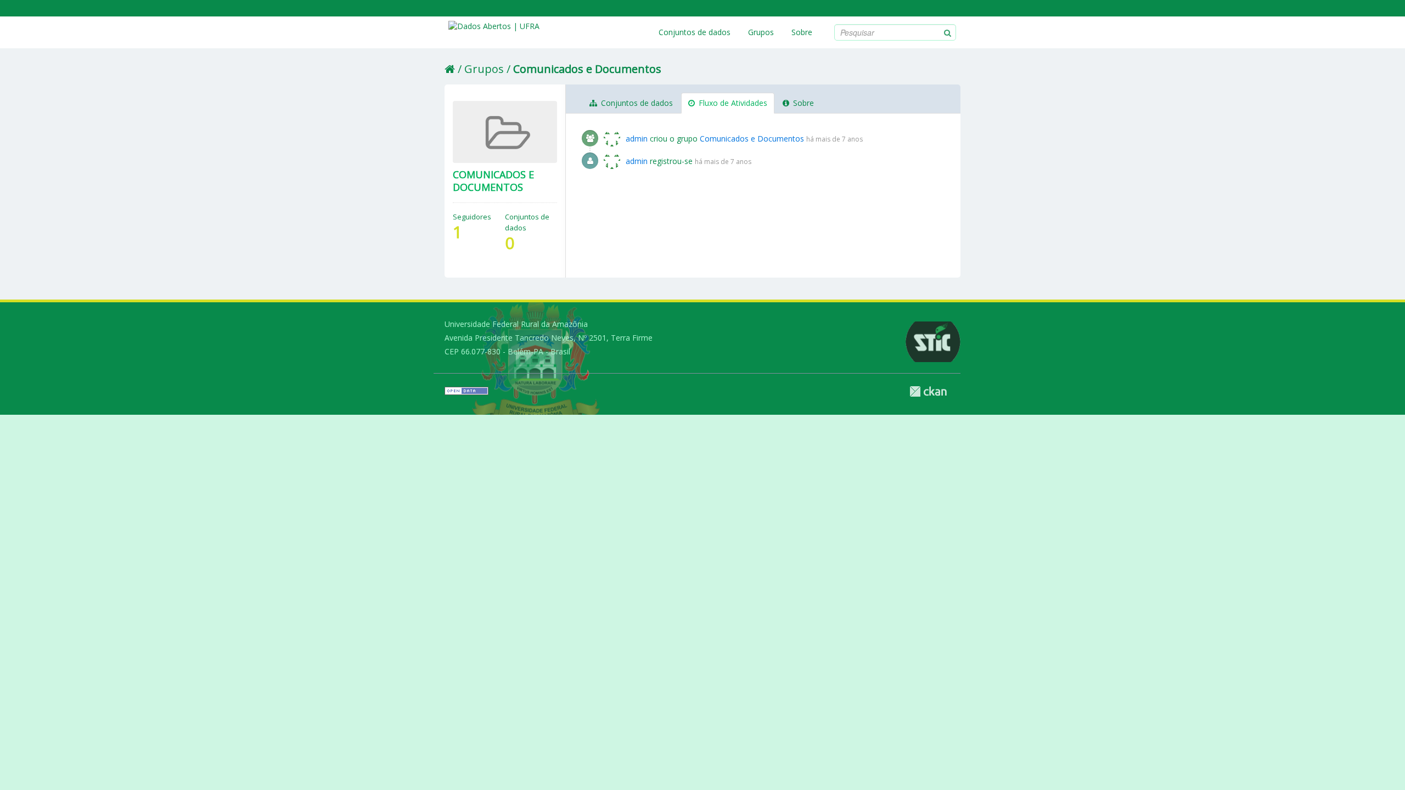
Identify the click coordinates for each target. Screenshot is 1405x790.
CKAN (928, 391)
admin (637, 138)
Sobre (801, 32)
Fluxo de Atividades (731, 103)
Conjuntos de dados (694, 32)
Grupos (761, 32)
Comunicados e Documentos (587, 68)
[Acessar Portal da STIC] (878, 341)
